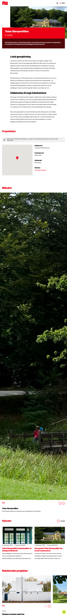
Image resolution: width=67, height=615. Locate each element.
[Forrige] (60, 503)
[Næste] (63, 503)
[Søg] (57, 3)
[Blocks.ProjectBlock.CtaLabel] (26, 589)
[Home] (5, 3)
